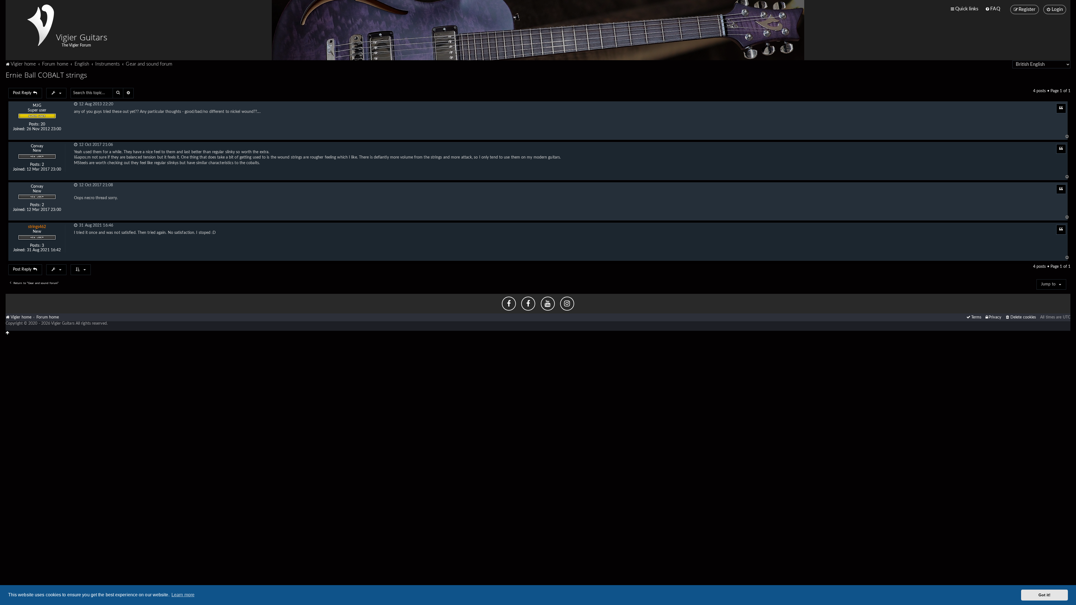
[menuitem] (992, 9)
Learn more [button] (182, 594)
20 (43, 124)
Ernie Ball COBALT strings (46, 75)
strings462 (37, 227)
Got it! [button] (1044, 595)
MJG (37, 106)
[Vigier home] (41, 25)
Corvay (37, 146)
